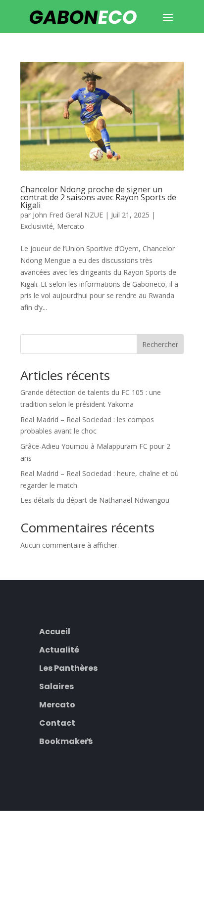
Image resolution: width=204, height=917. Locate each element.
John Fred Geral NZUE (68, 214)
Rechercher (160, 344)
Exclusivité (36, 226)
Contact (57, 722)
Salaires (56, 685)
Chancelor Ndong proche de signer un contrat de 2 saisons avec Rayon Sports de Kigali (98, 197)
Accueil (54, 630)
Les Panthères (68, 667)
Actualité (59, 649)
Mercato (70, 226)
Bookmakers (66, 740)
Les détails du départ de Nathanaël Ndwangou (94, 500)
